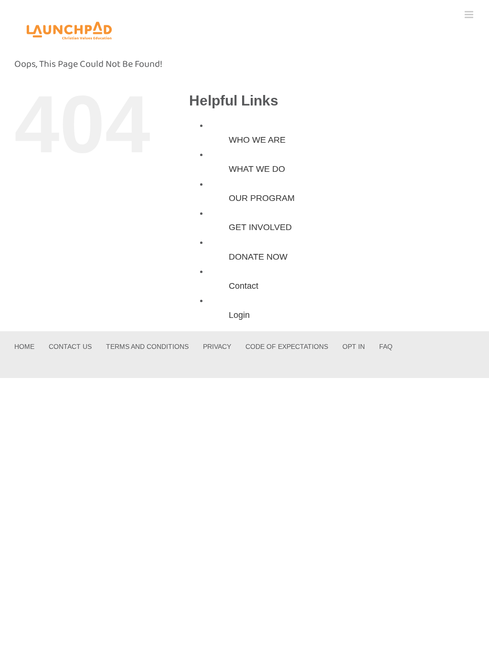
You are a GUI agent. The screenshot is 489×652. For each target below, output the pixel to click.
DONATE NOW (258, 257)
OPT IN (353, 346)
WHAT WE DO (257, 169)
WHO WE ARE (257, 140)
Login (239, 315)
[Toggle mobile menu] (470, 15)
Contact (243, 286)
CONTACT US (70, 346)
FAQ (386, 346)
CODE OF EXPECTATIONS (286, 346)
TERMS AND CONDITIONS (147, 346)
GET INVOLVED (260, 227)
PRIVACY (217, 346)
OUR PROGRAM (262, 198)
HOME (24, 346)
